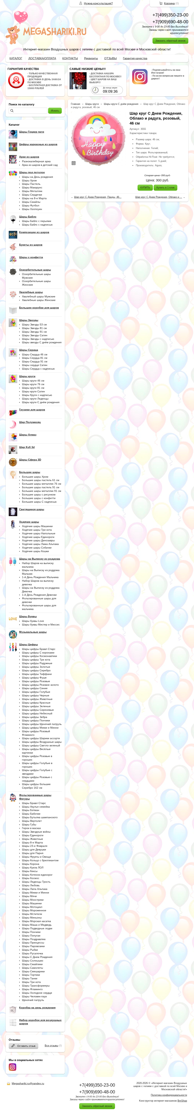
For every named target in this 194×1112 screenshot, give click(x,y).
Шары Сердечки (32, 194)
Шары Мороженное (34, 910)
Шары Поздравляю (34, 939)
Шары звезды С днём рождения (42, 342)
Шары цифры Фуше (34, 677)
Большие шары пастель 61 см (40, 480)
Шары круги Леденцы (35, 398)
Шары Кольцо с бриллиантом (40, 860)
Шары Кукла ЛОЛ (32, 867)
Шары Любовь (31, 885)
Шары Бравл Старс (34, 803)
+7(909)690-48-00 (170, 21)
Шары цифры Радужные (37, 663)
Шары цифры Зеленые (36, 706)
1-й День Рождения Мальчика (40, 577)
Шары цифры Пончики (36, 720)
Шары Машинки (32, 903)
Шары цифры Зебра (34, 717)
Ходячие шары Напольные (38, 533)
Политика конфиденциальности (169, 1095)
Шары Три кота (31, 981)
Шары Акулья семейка (36, 806)
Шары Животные (32, 838)
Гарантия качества (135, 58)
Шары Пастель (31, 183)
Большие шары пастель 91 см (40, 487)
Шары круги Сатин (33, 391)
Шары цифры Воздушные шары (42, 741)
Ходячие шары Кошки (35, 551)
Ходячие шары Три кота (37, 529)
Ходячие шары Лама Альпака (40, 543)
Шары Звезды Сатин (34, 335)
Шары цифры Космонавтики (39, 655)
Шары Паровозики (33, 946)
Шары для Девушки (34, 849)
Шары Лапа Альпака (34, 888)
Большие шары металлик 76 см (41, 483)
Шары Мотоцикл (32, 906)
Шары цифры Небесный (37, 713)
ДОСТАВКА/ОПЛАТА (42, 58)
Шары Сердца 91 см (34, 361)
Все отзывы (51, 1045)
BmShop (182, 1100)
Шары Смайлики (32, 964)
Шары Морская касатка (36, 921)
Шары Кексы (30, 871)
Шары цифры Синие (35, 688)
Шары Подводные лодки (37, 928)
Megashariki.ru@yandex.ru (28, 1083)
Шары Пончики (31, 931)
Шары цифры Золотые (36, 666)
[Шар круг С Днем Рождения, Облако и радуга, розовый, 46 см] (98, 138)
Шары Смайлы (31, 201)
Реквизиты (91, 58)
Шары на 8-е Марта (34, 198)
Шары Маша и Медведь (37, 924)
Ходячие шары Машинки (37, 526)
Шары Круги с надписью (37, 395)
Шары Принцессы (33, 942)
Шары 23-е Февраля (34, 845)
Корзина (169, 3)
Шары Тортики (31, 974)
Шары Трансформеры (36, 985)
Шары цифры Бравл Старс (38, 648)
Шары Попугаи (31, 935)
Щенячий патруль (33, 1000)
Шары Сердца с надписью (38, 368)
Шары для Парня (32, 853)
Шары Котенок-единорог (37, 874)
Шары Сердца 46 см (34, 354)
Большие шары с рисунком (39, 494)
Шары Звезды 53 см (34, 324)
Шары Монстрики (33, 899)
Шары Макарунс (32, 187)
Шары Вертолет (32, 820)
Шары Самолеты (32, 967)
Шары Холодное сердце (37, 992)
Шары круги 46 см (33, 380)
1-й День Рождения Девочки (39, 594)
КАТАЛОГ (15, 58)
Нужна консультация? (98, 3)
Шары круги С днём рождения (40, 402)
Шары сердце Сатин (34, 365)
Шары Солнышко (32, 960)
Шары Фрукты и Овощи (36, 856)
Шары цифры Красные (36, 702)
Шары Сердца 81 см (34, 357)
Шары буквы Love (33, 620)
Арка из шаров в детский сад (40, 164)
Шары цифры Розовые (36, 681)
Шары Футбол (30, 205)
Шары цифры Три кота (36, 659)
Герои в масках (31, 828)
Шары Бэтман (30, 810)
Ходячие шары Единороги (38, 536)
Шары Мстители (32, 913)
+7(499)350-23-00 (170, 14)
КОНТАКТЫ (70, 58)
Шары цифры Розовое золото (40, 684)
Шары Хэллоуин (32, 209)
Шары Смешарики (33, 971)
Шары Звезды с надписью (38, 338)
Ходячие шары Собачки (37, 547)
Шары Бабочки (31, 813)
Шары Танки (29, 978)
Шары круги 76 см (33, 384)
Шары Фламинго (32, 989)
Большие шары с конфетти (39, 498)
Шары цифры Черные (35, 695)
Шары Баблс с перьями (36, 221)
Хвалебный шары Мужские (38, 296)
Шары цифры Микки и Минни (40, 727)
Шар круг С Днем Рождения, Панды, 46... (97, 197)
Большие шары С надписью (39, 501)
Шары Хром (29, 180)
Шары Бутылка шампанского (40, 817)
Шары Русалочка (32, 953)
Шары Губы (29, 824)
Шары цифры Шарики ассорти (41, 738)
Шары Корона (30, 863)
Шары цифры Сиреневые (38, 709)
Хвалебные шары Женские (39, 300)
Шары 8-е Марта (32, 842)
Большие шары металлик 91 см (41, 490)
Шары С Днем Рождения (37, 956)
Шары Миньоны (32, 917)
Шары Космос (30, 878)
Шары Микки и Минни (35, 892)
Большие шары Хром (35, 476)
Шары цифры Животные (37, 699)
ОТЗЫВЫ (110, 58)
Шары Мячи (29, 896)
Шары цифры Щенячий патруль (42, 724)
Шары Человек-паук (34, 996)
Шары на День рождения (37, 176)
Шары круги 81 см (33, 387)
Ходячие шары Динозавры (38, 540)
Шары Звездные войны (36, 831)
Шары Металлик (32, 191)
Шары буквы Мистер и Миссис (41, 624)
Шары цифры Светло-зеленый (41, 745)
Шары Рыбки (30, 949)
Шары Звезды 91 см (34, 331)
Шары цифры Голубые (36, 691)
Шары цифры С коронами (38, 652)
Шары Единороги (32, 835)
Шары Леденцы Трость (36, 881)
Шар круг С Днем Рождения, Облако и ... (158, 197)
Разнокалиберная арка (36, 161)
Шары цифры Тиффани (37, 674)
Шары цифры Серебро (36, 670)
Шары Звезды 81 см (34, 328)
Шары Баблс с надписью (37, 224)
